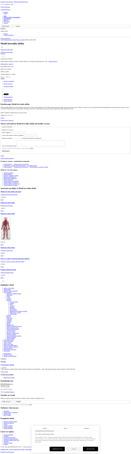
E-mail (12, 135)
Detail (2, 199)
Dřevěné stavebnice (8, 173)
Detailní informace (52, 61)
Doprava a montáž (8, 425)
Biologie (14, 39)
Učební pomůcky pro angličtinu (11, 181)
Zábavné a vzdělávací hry (10, 177)
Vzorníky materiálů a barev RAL (11, 440)
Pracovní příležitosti (8, 434)
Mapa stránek (29, 449)
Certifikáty (6, 436)
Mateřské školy (7, 413)
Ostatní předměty (8, 174)
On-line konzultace (8, 428)
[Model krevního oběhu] (7, 49)
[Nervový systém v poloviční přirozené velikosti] (12, 261)
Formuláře (6, 441)
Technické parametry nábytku (11, 439)
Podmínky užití (4, 449)
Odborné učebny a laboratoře (11, 412)
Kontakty (6, 444)
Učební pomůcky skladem (7, 364)
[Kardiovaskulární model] (7, 272)
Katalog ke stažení (8, 443)
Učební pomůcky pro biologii (21, 167)
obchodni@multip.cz (6, 9)
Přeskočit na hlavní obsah (7, 2)
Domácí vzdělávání (8, 179)
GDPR (31, 148)
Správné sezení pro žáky (9, 437)
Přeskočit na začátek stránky (7, 452)
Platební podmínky (8, 427)
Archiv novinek (4, 371)
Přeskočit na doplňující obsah (21, 2)
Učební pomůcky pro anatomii (21, 164)
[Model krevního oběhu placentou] (9, 194)
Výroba (5, 424)
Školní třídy (6, 411)
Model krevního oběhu (9, 377)
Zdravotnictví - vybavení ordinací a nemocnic (14, 165)
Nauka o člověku (21, 39)
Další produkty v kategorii (7, 64)
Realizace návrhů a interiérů (10, 421)
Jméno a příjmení (6, 132)
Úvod (2, 39)
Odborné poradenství (9, 423)
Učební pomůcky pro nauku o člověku (39, 167)
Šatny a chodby (7, 415)
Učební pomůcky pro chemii (10, 185)
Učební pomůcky (8, 39)
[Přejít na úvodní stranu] (5, 7)
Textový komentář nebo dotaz (9, 146)
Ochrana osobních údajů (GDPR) (17, 449)
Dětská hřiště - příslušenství (10, 178)
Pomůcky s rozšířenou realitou (11, 175)
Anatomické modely (32, 165)
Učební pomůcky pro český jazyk (12, 183)
